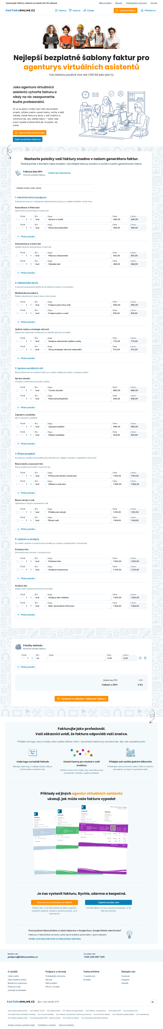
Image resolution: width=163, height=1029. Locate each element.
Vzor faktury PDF (114, 1011)
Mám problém (105, 3)
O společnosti (89, 976)
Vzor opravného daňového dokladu (94, 1018)
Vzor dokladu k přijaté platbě (123, 1014)
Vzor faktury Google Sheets (73, 1011)
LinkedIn (124, 983)
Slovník (154, 3)
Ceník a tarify (13, 976)
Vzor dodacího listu (130, 1011)
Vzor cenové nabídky (46, 1014)
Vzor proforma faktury (102, 1014)
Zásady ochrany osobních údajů (21, 1025)
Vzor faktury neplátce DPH (18, 1018)
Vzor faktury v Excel (37, 1011)
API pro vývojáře (53, 987)
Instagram (125, 980)
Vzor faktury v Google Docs (96, 1011)
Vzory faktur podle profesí (18, 1011)
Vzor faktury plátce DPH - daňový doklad (45, 1018)
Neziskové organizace (17, 983)
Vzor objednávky (142, 1014)
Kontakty (87, 980)
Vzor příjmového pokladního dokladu (22, 1014)
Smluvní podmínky (66, 1025)
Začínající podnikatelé (17, 990)
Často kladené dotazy (17, 980)
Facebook (125, 976)
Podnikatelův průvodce (136, 3)
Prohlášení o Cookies (47, 1025)
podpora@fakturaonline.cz (23, 957)
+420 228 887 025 (94, 957)
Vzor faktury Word (53, 1011)
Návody (118, 3)
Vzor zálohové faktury (71, 1018)
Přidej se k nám (14, 987)
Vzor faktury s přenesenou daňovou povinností (73, 1014)
